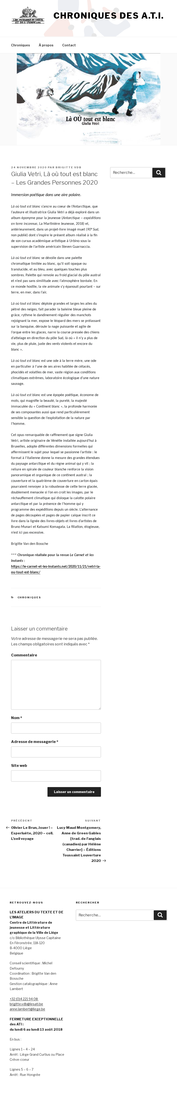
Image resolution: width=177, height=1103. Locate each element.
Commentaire (24, 655)
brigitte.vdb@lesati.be (26, 1004)
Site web (19, 765)
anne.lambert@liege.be (27, 1009)
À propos (46, 45)
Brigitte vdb (69, 167)
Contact (69, 45)
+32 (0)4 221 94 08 (24, 999)
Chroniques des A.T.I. (108, 16)
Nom (16, 718)
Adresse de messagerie (34, 742)
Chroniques (20, 45)
